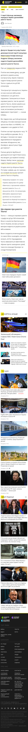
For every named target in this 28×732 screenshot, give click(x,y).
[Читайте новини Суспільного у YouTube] (14, 708)
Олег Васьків (8, 23)
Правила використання (19, 673)
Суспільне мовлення (4, 673)
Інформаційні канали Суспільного (5, 683)
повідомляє (10, 68)
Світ (2, 654)
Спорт (17, 660)
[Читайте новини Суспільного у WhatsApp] (24, 708)
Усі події (3, 644)
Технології (18, 657)
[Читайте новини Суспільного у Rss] (2, 708)
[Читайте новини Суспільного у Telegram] (20, 708)
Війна (2, 629)
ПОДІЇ (12, 9)
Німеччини (5, 56)
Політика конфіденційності (20, 678)
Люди (16, 654)
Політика (4, 652)
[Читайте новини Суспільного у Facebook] (5, 708)
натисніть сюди (22, 725)
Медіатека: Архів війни (6, 635)
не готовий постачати (9, 173)
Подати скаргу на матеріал (6, 690)
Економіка (18, 652)
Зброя (3, 9)
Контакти (18, 670)
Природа (3, 660)
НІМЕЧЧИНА (4, 7)
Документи (18, 690)
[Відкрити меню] (26, 2)
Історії (3, 657)
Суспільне (10, 724)
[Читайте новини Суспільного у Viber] (17, 708)
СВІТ (7, 9)
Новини (17, 662)
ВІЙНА (3, 12)
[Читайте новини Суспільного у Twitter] (8, 708)
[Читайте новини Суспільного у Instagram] (11, 708)
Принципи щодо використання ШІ (6, 678)
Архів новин (5, 670)
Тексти (17, 629)
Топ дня (17, 644)
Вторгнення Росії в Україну (15, 7)
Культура (4, 662)
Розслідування (19, 649)
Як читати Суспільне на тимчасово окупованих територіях (19, 684)
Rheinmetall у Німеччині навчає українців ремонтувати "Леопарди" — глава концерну (14, 301)
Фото (16, 632)
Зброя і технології (20, 9)
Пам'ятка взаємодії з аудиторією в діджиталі (19, 696)
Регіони (17, 646)
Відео (2, 632)
